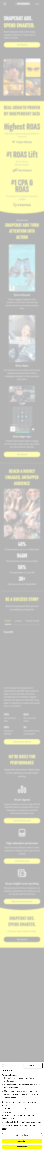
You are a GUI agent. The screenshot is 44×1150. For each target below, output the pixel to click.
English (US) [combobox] (30, 1065)
